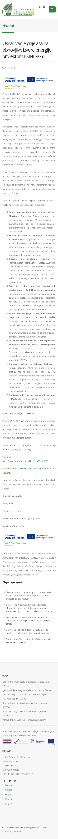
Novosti (8, 799)
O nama (8, 785)
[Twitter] (10, 781)
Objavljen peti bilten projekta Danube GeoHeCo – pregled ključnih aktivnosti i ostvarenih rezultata (28, 631)
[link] (29, 539)
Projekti (8, 794)
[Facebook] (4, 781)
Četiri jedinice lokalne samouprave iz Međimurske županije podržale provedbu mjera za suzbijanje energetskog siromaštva (28, 595)
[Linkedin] (15, 781)
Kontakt (8, 804)
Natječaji (9, 789)
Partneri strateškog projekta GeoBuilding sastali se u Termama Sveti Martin (30, 641)
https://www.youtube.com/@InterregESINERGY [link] (25, 461)
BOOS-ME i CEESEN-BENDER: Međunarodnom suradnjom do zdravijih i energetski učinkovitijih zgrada (27, 620)
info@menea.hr (9, 765)
